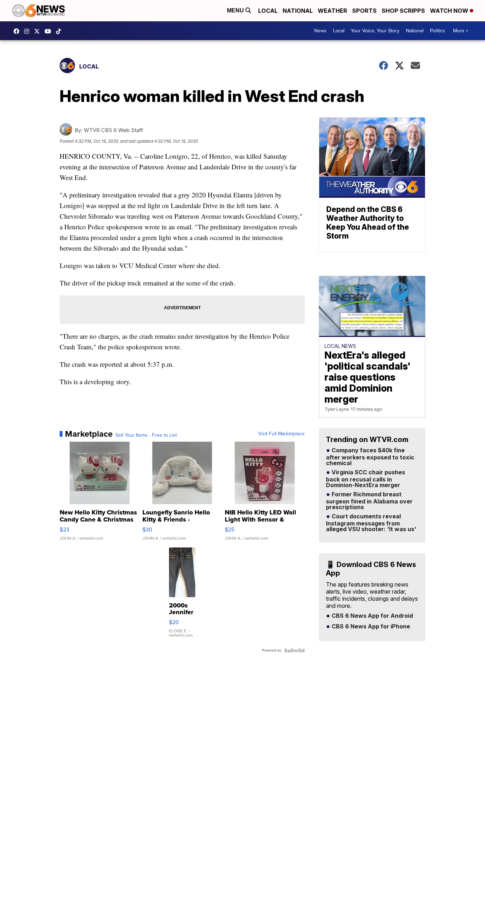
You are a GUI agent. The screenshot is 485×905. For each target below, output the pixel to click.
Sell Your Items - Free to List (146, 435)
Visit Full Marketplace (281, 433)
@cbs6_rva (60, 31)
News (320, 30)
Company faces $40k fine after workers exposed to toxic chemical (370, 457)
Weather (332, 10)
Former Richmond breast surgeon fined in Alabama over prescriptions (369, 501)
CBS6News (18, 31)
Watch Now (450, 10)
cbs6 (28, 31)
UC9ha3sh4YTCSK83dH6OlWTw (50, 31)
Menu (236, 10)
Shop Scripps (403, 10)
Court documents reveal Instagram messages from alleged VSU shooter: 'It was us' (371, 523)
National (298, 10)
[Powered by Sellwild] (294, 650)
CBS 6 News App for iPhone (370, 626)
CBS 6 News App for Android (371, 616)
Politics (437, 30)
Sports (364, 10)
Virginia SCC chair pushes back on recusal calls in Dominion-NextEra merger (365, 479)
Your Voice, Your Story (375, 30)
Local (268, 10)
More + (460, 30)
